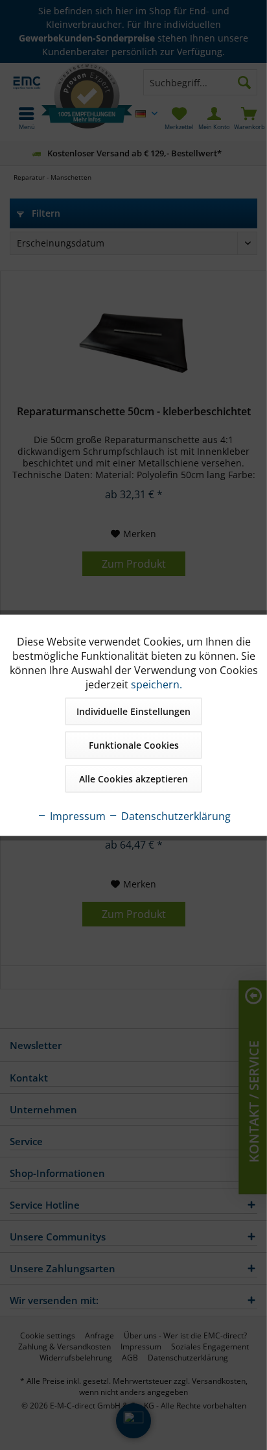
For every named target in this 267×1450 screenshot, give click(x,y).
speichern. (156, 684)
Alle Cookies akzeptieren (133, 778)
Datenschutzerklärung (175, 815)
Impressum (76, 815)
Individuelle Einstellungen (133, 711)
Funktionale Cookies (134, 744)
